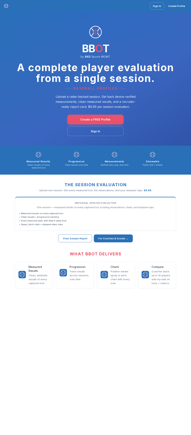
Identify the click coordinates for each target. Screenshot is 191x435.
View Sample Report (75, 238)
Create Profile (176, 5)
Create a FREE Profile (95, 119)
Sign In (157, 5)
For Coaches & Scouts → (113, 238)
